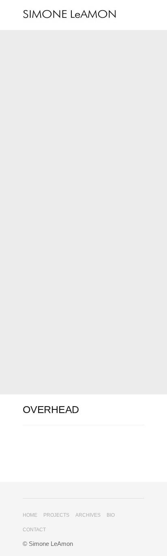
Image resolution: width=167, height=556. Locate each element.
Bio (111, 515)
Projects (56, 515)
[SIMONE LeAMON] (83, 15)
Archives (88, 515)
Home (30, 515)
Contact (34, 530)
